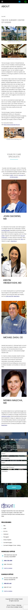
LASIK (11, 175)
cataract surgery (6, 416)
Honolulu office (8, 551)
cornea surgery (14, 177)
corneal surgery (5, 230)
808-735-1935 (8, 560)
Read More (14, 241)
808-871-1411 (7, 583)
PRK (22, 239)
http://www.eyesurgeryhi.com (12, 124)
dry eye (21, 175)
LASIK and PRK (9, 296)
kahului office (7, 574)
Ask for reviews (8, 568)
